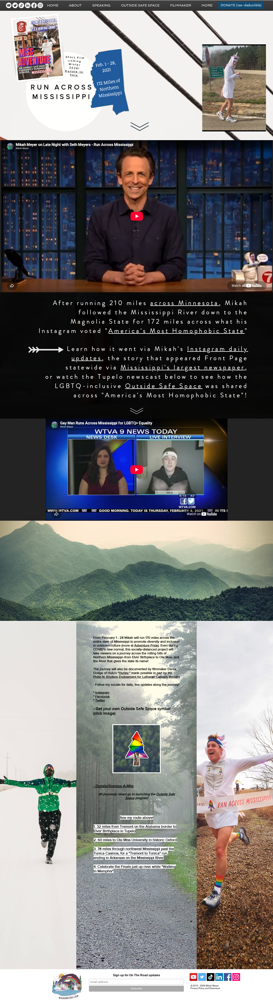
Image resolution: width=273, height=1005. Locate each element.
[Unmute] (213, 126)
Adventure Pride (146, 645)
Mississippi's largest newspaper (183, 367)
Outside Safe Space (164, 385)
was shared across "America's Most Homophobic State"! (161, 390)
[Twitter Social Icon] (202, 977)
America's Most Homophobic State (176, 330)
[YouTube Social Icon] (193, 977)
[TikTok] (21, 5)
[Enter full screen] (261, 126)
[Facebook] (34, 5)
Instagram (102, 692)
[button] (207, 5)
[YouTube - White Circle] (9, 5)
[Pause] (207, 126)
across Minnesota (184, 302)
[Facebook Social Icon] (228, 977)
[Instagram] (40, 5)
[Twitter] (15, 5)
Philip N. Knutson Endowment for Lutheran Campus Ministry (136, 677)
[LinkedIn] (27, 5)
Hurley (124, 673)
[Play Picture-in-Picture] (254, 126)
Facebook (102, 696)
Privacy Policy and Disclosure (205, 988)
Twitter (100, 700)
